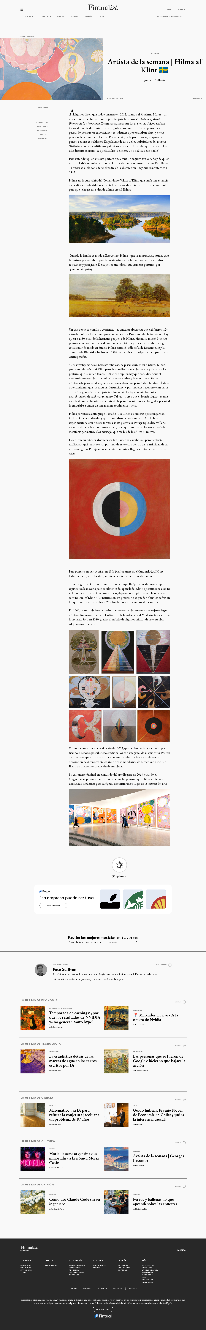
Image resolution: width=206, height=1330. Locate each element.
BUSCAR (169, 9)
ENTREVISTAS (148, 1265)
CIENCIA (49, 1260)
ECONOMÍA (26, 1260)
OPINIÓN (122, 1260)
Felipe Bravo (139, 1124)
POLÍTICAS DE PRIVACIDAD (148, 1281)
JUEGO (101, 16)
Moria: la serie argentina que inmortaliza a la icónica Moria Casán (74, 1158)
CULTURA (98, 1260)
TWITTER (42, 134)
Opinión (88, 16)
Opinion (52, 1195)
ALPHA (23, 1272)
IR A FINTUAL (103, 1309)
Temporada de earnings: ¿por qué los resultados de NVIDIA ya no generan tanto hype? (74, 1017)
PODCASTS (147, 1268)
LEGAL (144, 1277)
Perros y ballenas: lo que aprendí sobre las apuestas (155, 1201)
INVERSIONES (27, 1270)
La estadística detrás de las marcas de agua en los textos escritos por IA (73, 1060)
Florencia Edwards (141, 1070)
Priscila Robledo (140, 1025)
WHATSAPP (42, 126)
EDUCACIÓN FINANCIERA (26, 1266)
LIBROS (96, 1268)
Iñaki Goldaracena (57, 1168)
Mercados (137, 1010)
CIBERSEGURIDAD (77, 1265)
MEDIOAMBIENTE (52, 1265)
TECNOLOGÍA (75, 1260)
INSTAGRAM (102, 1288)
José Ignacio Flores (57, 1209)
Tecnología (45, 16)
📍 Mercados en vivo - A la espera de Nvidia (155, 1017)
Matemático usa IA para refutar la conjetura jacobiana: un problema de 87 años (75, 1114)
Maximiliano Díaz (141, 1209)
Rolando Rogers (56, 1027)
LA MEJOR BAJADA (150, 1270)
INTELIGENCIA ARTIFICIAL (75, 1269)
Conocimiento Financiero (60, 1008)
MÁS (144, 1260)
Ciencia (61, 16)
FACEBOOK (42, 130)
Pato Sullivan (157, 80)
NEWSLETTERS (148, 1272)
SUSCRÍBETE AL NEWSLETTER (170, 17)
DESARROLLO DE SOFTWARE (76, 1273)
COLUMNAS (123, 1265)
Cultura (75, 16)
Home (23, 36)
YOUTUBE (133, 1288)
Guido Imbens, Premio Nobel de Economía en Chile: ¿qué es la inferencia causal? (158, 1114)
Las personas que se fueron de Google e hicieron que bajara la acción (159, 1060)
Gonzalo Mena (56, 1070)
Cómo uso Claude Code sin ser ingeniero (75, 1201)
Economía (28, 16)
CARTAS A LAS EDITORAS (124, 1269)
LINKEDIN (42, 138)
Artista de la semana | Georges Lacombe (158, 1158)
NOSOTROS (147, 1275)
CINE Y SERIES (99, 1265)
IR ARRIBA (180, 1250)
